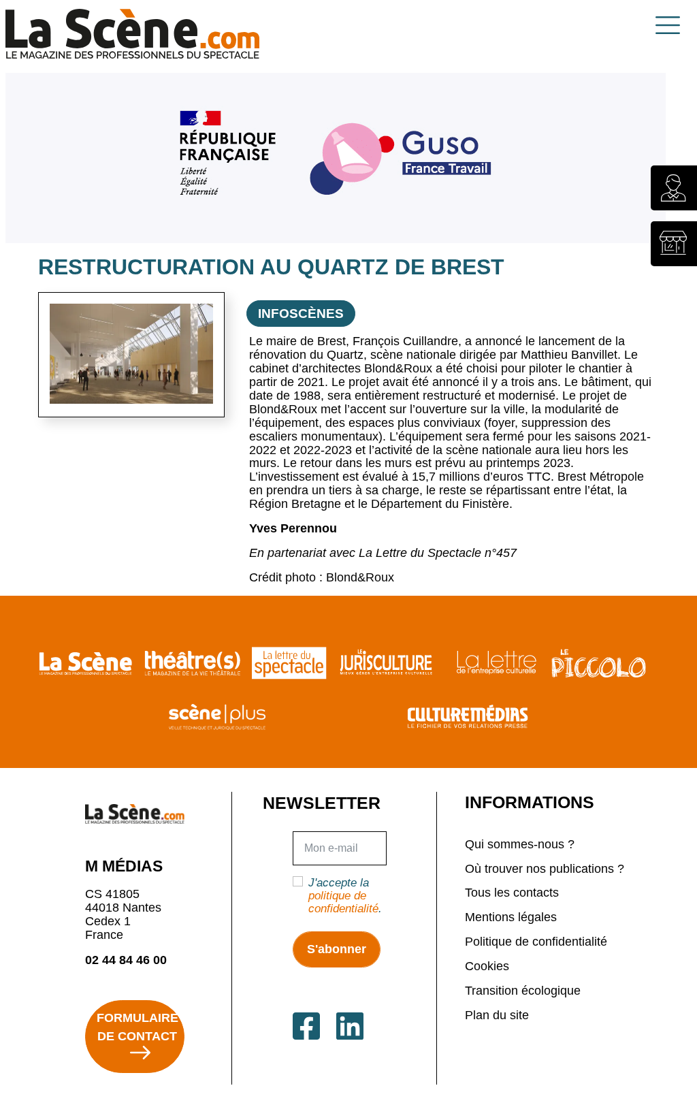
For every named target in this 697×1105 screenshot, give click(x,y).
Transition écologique (523, 990)
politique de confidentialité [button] (343, 902)
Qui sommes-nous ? (519, 844)
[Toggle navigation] (667, 25)
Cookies (487, 966)
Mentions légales (511, 917)
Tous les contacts (512, 892)
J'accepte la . (345, 895)
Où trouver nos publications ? (544, 869)
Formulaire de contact (137, 1027)
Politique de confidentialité (536, 941)
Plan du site (497, 1015)
